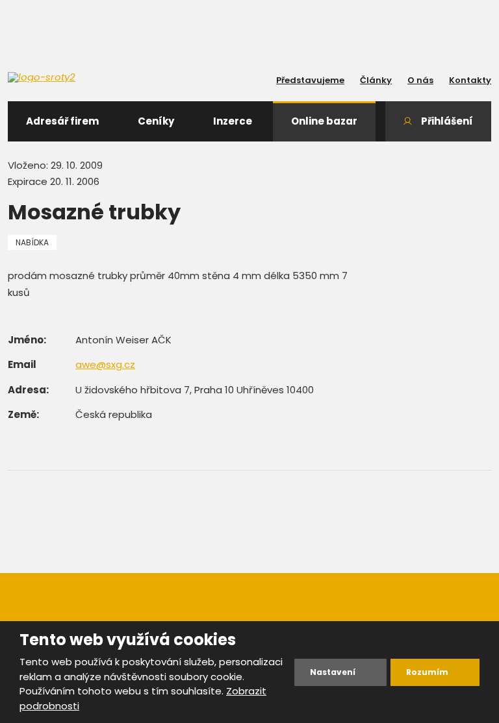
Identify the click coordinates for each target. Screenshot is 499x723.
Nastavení (332, 672)
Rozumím (427, 672)
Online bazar (324, 121)
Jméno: (27, 340)
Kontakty (470, 80)
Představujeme (310, 80)
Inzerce (232, 121)
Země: (23, 414)
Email (22, 364)
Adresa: (28, 390)
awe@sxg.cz (105, 364)
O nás (420, 80)
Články (376, 80)
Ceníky (156, 121)
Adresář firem (62, 121)
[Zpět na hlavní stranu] (66, 77)
